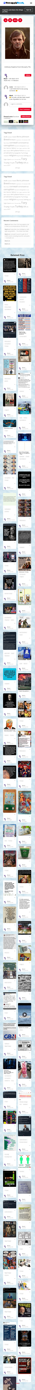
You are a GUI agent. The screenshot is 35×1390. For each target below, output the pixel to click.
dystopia (22, 456)
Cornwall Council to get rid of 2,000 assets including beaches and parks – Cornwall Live (17, 236)
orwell (27, 456)
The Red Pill (10, 281)
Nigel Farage (8, 1046)
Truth (12, 163)
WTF (8, 165)
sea (30, 156)
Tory (24, 159)
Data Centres (8, 982)
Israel (27, 146)
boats (14, 137)
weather (25, 1104)
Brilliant (12, 140)
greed (6, 381)
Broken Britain (23, 1142)
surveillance (8, 309)
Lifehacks (9, 762)
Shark (21, 1030)
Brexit (7, 139)
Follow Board (26, 116)
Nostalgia (24, 369)
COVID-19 (7, 1080)
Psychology (24, 153)
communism (23, 297)
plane (16, 150)
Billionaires (7, 341)
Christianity (24, 140)
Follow (28, 75)
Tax (13, 477)
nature (8, 150)
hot (20, 1104)
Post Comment (25, 109)
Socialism (22, 302)
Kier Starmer (7, 148)
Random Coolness (11, 520)
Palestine (7, 655)
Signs (5, 159)
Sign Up (28, 10)
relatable (6, 155)
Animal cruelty (8, 593)
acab (5, 137)
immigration (22, 146)
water (12, 620)
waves (5, 165)
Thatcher (7, 620)
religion (12, 155)
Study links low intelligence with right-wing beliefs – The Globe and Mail (17, 230)
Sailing (26, 156)
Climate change (23, 1102)
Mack (11, 95)
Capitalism (18, 140)
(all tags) (17, 168)
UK (24, 162)
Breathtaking (25, 1036)
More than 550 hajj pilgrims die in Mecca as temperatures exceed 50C (17, 225)
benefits (22, 1171)
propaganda (17, 153)
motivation (7, 509)
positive (7, 511)
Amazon (7, 952)
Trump (7, 162)
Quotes (24, 275)
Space (9, 159)
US (27, 163)
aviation (10, 137)
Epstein (6, 735)
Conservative (23, 336)
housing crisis (8, 1156)
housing (7, 1154)
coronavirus (23, 142)
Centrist (22, 391)
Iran (6, 840)
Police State (27, 150)
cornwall (13, 142)
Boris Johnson (23, 136)
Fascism (16, 146)
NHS (12, 151)
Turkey (19, 162)
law (28, 148)
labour (13, 148)
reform (6, 1275)
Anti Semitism (23, 632)
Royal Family (20, 156)
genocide (7, 653)
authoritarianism (24, 1139)
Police (21, 150)
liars (5, 150)
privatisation (8, 153)
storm (12, 159)
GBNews (7, 1043)
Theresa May (18, 159)
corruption (9, 145)
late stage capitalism (22, 148)
